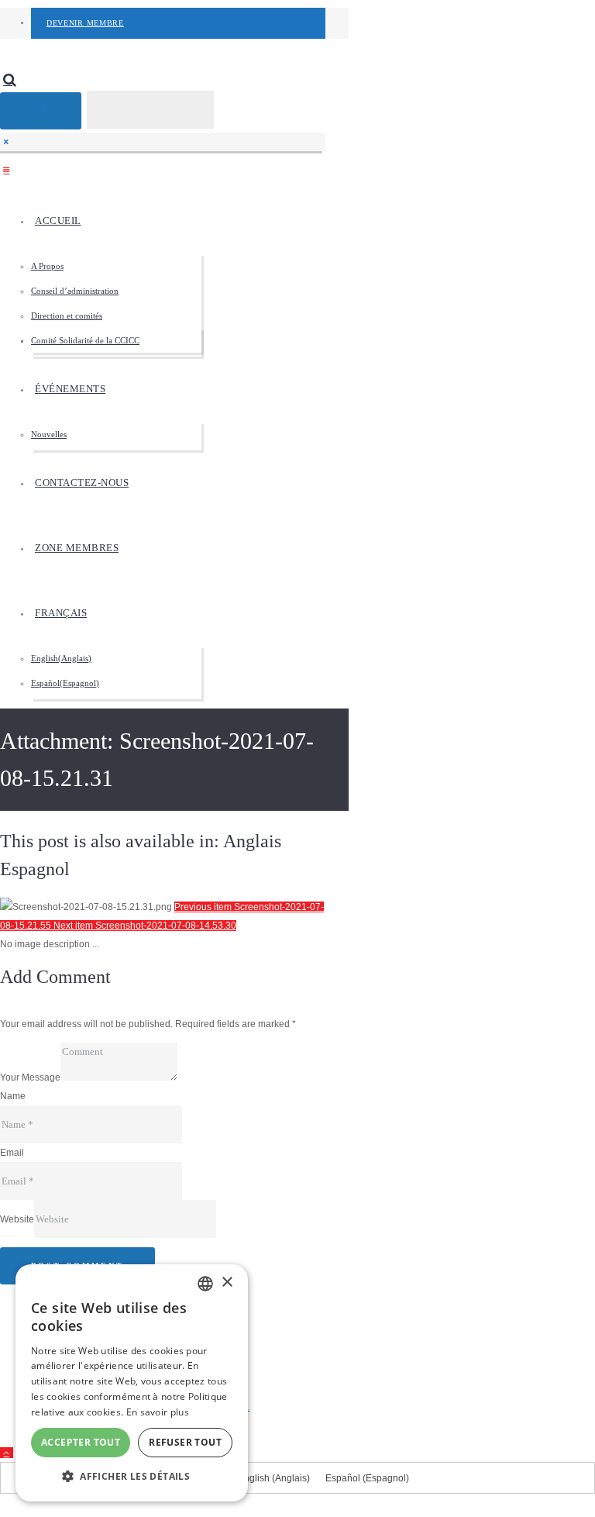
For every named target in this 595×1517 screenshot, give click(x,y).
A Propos (47, 266)
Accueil (58, 220)
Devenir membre (85, 23)
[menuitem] (178, 613)
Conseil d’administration (75, 290)
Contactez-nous (82, 482)
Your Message (30, 1077)
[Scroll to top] (6, 1452)
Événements (70, 389)
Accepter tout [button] (80, 1442)
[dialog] (131, 1382)
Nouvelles (49, 434)
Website (17, 1219)
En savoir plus (157, 1412)
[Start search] (40, 110)
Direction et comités (66, 315)
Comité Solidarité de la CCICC (85, 340)
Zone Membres (77, 547)
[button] (131, 1476)
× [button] (226, 1282)
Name (13, 1096)
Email (12, 1152)
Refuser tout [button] (185, 1442)
